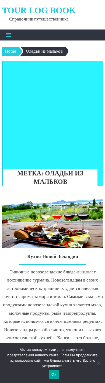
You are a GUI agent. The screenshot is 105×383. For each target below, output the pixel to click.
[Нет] (98, 363)
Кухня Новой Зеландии (52, 256)
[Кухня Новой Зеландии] (52, 221)
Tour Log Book (39, 10)
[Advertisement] (52, 114)
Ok (53, 374)
